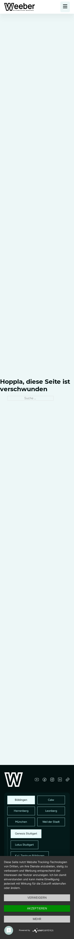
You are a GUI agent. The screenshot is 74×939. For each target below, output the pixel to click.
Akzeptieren (37, 908)
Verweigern (37, 897)
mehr (37, 919)
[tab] (21, 800)
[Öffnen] (65, 7)
